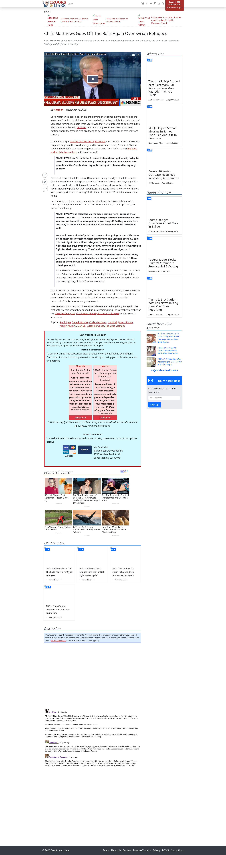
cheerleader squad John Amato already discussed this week (87, 313)
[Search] (162, 3)
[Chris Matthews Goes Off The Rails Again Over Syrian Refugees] (59, 556)
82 (149, 150)
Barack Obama (80, 322)
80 (149, 60)
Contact (127, 850)
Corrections (177, 850)
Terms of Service (58, 640)
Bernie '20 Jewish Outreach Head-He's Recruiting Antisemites (163, 174)
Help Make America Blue (164, 370)
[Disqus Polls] (92, 675)
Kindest (69, 455)
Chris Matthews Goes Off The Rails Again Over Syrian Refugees (105, 33)
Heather (58, 109)
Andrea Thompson (155, 100)
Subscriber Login (174, 7)
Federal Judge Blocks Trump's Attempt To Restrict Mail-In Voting (163, 263)
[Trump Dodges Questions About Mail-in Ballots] (164, 206)
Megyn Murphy (68, 325)
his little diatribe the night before (87, 141)
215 (45, 188)
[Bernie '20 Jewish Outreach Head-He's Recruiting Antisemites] (164, 158)
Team (106, 850)
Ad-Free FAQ (81, 425)
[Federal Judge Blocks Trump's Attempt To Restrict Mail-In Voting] (164, 246)
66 (112, 549)
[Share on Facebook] (45, 175)
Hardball (112, 322)
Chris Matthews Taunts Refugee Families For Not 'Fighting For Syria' (91, 572)
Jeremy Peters (125, 322)
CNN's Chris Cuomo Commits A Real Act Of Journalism (57, 609)
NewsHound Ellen (155, 143)
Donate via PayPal (85, 449)
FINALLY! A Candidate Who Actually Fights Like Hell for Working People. (170, 362)
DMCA (165, 850)
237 (79, 549)
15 (149, 238)
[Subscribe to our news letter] (158, 3)
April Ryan (65, 322)
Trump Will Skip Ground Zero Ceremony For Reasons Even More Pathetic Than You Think (164, 88)
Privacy (156, 850)
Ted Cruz (110, 325)
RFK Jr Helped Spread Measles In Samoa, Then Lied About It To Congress (162, 133)
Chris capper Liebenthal (157, 231)
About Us (116, 850)
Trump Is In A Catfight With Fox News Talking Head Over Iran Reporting (163, 304)
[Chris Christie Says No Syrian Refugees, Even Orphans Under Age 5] (125, 556)
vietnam (120, 325)
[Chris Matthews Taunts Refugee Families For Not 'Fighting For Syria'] (92, 556)
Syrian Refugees (95, 325)
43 (149, 107)
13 (46, 549)
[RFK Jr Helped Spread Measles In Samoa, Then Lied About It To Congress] (164, 115)
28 (149, 278)
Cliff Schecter (153, 183)
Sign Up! (154, 404)
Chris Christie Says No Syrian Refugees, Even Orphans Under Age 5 (123, 572)
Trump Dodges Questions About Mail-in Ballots (163, 223)
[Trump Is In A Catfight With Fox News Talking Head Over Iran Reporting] (164, 286)
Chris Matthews (97, 322)
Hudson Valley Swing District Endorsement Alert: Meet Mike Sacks (168, 350)
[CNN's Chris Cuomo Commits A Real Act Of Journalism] (59, 594)
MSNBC (81, 325)
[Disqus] (92, 737)
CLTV (70, 3)
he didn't (81, 127)
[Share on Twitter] (45, 181)
